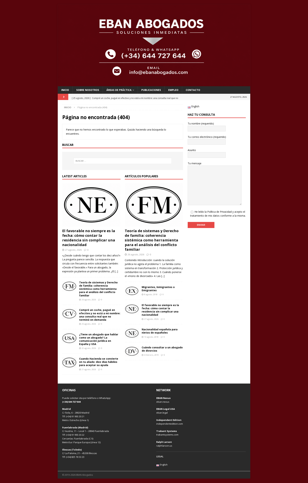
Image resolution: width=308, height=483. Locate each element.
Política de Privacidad (219, 211)
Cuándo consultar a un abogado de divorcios (162, 349)
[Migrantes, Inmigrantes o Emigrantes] (132, 291)
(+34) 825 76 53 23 (75, 457)
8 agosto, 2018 (150, 294)
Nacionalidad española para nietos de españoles (160, 331)
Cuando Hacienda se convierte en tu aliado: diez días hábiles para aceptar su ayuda (98, 362)
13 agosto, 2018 (151, 337)
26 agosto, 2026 (89, 299)
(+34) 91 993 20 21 (75, 416)
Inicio (65, 90)
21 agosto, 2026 (89, 369)
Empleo (173, 90)
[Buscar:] (122, 161)
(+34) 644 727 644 (71, 401)
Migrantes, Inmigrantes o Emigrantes (158, 288)
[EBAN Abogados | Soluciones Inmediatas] (154, 84)
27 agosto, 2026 (73, 249)
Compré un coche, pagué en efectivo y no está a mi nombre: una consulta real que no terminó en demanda (99, 314)
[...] (116, 271)
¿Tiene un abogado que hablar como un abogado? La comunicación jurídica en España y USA (98, 339)
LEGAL (159, 456)
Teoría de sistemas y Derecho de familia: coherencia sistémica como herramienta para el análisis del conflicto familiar (98, 289)
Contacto (193, 90)
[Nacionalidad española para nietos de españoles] (132, 333)
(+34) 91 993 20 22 (75, 434)
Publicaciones (151, 90)
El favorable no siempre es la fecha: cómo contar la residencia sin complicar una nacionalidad (88, 237)
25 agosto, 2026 (89, 323)
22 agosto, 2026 (89, 348)
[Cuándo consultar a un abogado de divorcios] (132, 351)
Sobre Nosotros (87, 90)
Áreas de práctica (119, 90)
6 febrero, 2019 (151, 355)
